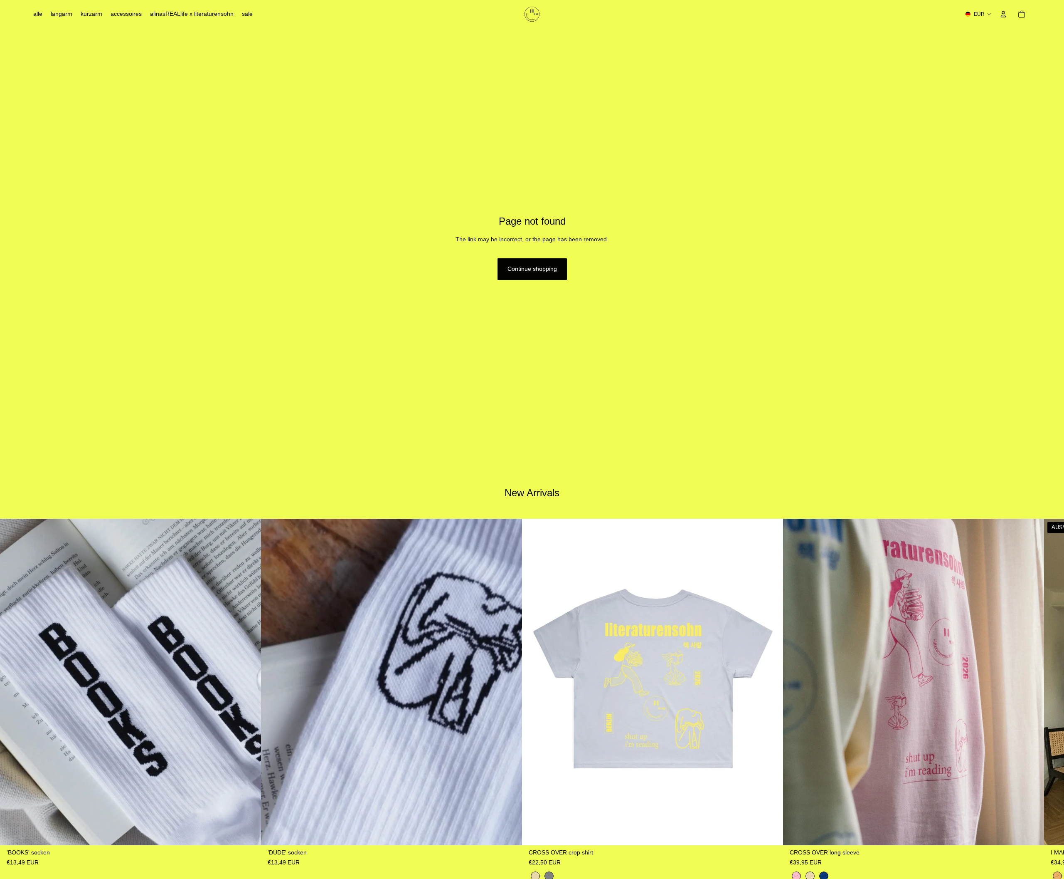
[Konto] (1003, 14)
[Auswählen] (248, 832)
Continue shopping (532, 268)
